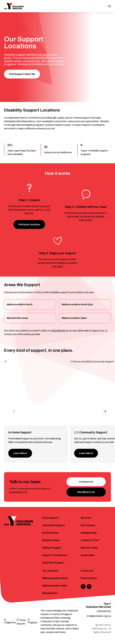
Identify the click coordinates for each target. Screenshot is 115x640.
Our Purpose (88, 525)
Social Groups (50, 532)
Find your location (29, 224)
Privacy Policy (89, 578)
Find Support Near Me (22, 74)
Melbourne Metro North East (77, 304)
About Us (86, 518)
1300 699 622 (58, 330)
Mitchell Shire (49, 593)
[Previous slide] (14, 411)
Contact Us (86, 481)
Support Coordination (54, 555)
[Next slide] (105, 411)
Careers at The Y (90, 540)
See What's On (86, 492)
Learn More (20, 453)
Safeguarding (89, 532)
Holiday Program (51, 547)
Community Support (53, 525)
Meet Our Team (89, 547)
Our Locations (50, 570)
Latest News (88, 555)
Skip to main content (15, 4)
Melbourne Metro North (19, 304)
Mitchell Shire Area (17, 318)
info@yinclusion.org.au (99, 616)
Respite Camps (51, 540)
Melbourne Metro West (74, 318)
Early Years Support (53, 562)
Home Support (50, 518)
